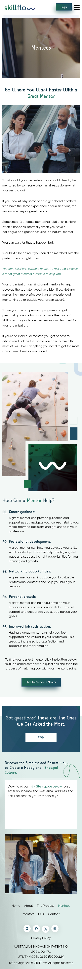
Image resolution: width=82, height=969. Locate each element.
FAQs (41, 737)
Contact (54, 914)
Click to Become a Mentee (41, 682)
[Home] (19, 7)
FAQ (41, 914)
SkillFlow (40, 963)
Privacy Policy (41, 938)
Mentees (64, 906)
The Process (45, 906)
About (28, 906)
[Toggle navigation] (77, 7)
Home (16, 906)
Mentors (28, 914)
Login (64, 7)
